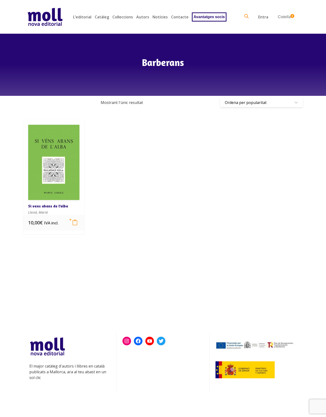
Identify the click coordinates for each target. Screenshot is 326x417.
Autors (142, 17)
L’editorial (82, 17)
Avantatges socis (209, 17)
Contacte (180, 17)
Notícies (160, 17)
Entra (263, 17)
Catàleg (102, 17)
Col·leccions (122, 17)
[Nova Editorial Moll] (45, 17)
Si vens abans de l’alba (48, 206)
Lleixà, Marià (38, 212)
